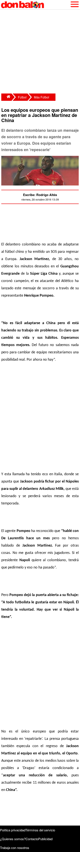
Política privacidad (12, 830)
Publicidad (45, 839)
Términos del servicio (40, 830)
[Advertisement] (40, 52)
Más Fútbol (41, 97)
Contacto (32, 839)
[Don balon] (35, 4)
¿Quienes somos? (13, 839)
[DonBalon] (6, 97)
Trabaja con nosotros (14, 847)
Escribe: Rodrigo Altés (40, 194)
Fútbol (22, 97)
